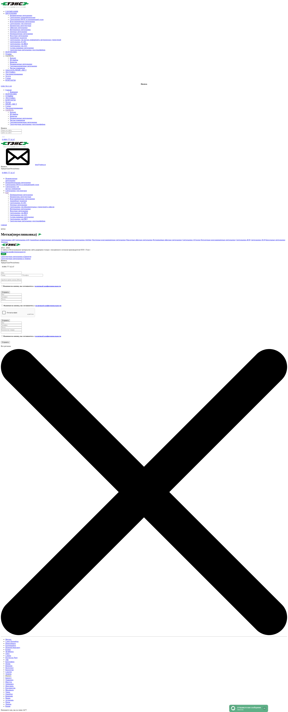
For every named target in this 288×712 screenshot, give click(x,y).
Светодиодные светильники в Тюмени (16, 259)
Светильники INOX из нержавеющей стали (27, 19)
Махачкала (9, 690)
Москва (8, 639)
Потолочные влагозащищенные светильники (218, 240)
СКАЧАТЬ (9, 110)
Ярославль (9, 686)
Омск (7, 654)
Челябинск (9, 652)
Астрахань (9, 700)
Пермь (7, 664)
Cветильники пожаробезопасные (22, 17)
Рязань (7, 698)
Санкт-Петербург (12, 641)
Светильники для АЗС (18, 46)
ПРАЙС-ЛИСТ (11, 104)
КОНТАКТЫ (10, 100)
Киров (7, 706)
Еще (7, 193)
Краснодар (9, 670)
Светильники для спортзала (20, 24)
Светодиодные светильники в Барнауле (16, 256)
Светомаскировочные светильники (23, 66)
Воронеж (8, 666)
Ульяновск (9, 680)
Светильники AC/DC (18, 42)
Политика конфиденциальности (13, 252)
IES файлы (14, 60)
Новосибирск (10, 643)
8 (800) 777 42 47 (8, 139)
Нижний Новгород (12, 647)
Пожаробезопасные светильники (18, 183)
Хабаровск (9, 684)
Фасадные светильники (19, 36)
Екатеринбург (10, 645)
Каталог (13, 58)
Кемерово (9, 696)
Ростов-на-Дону (11, 658)
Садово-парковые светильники (22, 48)
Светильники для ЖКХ (19, 44)
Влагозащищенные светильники (22, 21)
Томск (7, 692)
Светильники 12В (8, 240)
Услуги (8, 102)
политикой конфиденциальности (48, 286)
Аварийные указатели (18, 38)
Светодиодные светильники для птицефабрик (27, 50)
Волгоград (9, 668)
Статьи (8, 106)
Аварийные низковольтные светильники (45, 240)
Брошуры (13, 62)
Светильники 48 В (243, 240)
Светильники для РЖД (18, 219)
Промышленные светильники (21, 34)
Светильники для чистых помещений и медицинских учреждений (35, 40)
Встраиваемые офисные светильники (167, 240)
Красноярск (9, 662)
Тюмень (8, 674)
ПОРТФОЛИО (11, 94)
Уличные (4, 242)
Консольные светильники (275, 240)
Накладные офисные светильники (139, 240)
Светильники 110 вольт (191, 240)
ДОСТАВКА (10, 98)
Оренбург (9, 694)
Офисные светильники (19, 28)
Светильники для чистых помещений (12, 188)
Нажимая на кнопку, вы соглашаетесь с (32, 286)
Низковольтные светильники (21, 15)
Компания (14, 92)
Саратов (8, 672)
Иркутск (8, 682)
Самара (8, 656)
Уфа (7, 660)
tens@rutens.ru (40, 165)
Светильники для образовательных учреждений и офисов (32, 207)
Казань (8, 649)
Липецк (8, 704)
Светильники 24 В (22, 240)
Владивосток (10, 688)
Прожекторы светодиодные (20, 26)
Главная (8, 90)
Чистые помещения (17, 68)
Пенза (7, 702)
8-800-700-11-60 (6, 86)
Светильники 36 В (258, 240)
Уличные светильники (18, 32)
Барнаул (8, 678)
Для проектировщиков (14, 108)
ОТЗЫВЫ (9, 96)
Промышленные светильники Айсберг (77, 240)
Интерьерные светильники (20, 30)
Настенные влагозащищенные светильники (109, 240)
